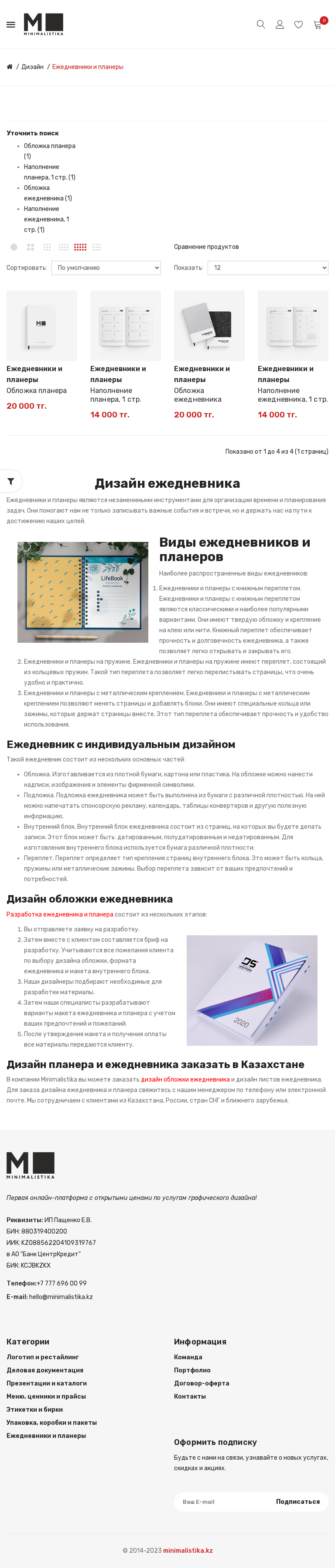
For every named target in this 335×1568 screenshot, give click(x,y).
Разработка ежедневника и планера (60, 914)
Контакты (190, 1396)
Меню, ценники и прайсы (46, 1396)
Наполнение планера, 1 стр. (115, 394)
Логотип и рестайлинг (43, 1357)
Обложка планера (37, 390)
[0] (317, 24)
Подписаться (298, 1502)
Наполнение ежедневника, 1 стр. (293, 394)
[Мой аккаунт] (280, 24)
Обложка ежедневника (198, 394)
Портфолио (192, 1370)
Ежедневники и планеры (87, 67)
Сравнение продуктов (206, 247)
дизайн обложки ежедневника (185, 1079)
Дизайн (32, 67)
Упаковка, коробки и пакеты (52, 1423)
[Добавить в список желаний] (66, 301)
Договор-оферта (201, 1383)
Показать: (188, 268)
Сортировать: (27, 268)
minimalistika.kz (188, 1550)
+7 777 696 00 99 (62, 1283)
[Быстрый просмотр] (66, 332)
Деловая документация (45, 1370)
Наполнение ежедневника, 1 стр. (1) (46, 219)
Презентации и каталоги (47, 1383)
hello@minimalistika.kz (60, 1297)
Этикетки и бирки (35, 1409)
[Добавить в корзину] (19, 350)
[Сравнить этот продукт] (66, 316)
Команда (188, 1357)
